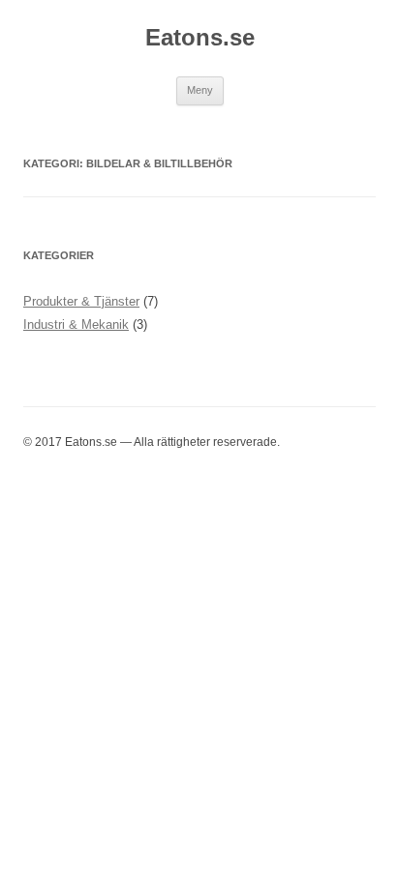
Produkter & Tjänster (81, 301)
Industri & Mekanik (76, 324)
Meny (200, 90)
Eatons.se (200, 37)
